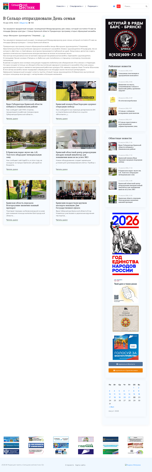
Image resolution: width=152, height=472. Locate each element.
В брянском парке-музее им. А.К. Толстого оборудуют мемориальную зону (24, 155)
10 (110, 394)
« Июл (111, 407)
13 (124, 394)
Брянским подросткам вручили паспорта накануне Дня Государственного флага (71, 205)
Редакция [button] (92, 6)
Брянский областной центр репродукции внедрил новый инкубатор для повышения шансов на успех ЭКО (76, 155)
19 (119, 397)
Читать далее (12, 118)
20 (125, 397)
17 (110, 397)
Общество (24, 23)
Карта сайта (80, 465)
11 (114, 394)
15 (134, 394)
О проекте (69, 465)
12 (119, 394)
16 (139, 394)
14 (129, 394)
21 (129, 397)
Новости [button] (60, 6)
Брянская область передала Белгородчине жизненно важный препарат (22, 205)
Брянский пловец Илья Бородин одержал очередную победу (76, 105)
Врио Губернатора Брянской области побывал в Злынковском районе (24, 105)
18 (115, 397)
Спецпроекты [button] (76, 6)
